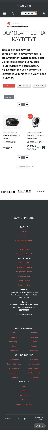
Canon (34, 342)
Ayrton (24, 391)
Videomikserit (34, 364)
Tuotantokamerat (14, 364)
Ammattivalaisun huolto (24, 240)
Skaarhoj (13, 337)
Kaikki (9, 86)
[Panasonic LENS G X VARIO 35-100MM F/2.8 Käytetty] (12, 122)
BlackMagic (13, 342)
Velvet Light (24, 395)
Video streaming (34, 368)
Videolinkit (34, 377)
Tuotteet (16, 23)
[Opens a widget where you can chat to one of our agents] (39, 426)
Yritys (24, 231)
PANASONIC (39, 86)
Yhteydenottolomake (24, 272)
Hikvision (34, 337)
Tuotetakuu (24, 245)
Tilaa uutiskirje (24, 285)
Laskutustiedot (24, 280)
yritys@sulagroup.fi (24, 267)
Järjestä (8, 97)
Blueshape (14, 350)
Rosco (24, 400)
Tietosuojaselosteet (24, 254)
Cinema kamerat (14, 373)
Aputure (34, 346)
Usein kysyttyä (24, 276)
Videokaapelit (13, 359)
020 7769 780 (24, 263)
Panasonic (34, 333)
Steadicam (34, 350)
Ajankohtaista (24, 249)
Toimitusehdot (24, 236)
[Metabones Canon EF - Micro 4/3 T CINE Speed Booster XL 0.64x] (36, 122)
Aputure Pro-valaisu (24, 404)
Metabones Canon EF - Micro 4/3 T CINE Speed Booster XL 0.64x (35, 135)
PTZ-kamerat (14, 368)
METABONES (23, 86)
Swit (14, 346)
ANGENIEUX (40, 191)
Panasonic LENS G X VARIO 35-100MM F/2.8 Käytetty (11, 135)
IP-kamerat (34, 359)
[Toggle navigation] (4, 13)
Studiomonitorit (34, 373)
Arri (24, 386)
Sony (14, 333)
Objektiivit (14, 377)
